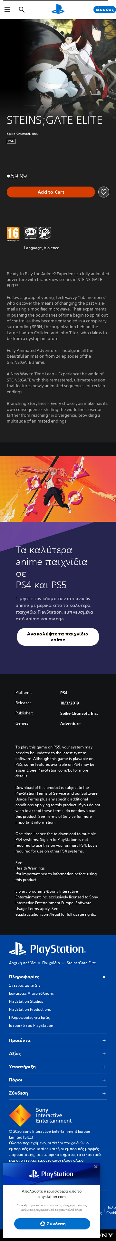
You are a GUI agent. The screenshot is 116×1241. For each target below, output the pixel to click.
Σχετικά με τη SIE (24, 985)
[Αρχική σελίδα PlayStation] (58, 9)
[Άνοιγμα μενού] (7, 9)
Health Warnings (30, 868)
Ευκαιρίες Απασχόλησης (31, 993)
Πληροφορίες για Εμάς (29, 1017)
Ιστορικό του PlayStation (31, 1025)
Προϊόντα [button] (20, 1040)
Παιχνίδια (51, 963)
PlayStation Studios (26, 1001)
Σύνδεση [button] (18, 1093)
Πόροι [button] (16, 1080)
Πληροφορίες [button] (24, 977)
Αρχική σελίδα (22, 963)
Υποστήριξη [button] (22, 1067)
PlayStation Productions (30, 1009)
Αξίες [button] (15, 1053)
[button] (58, 637)
